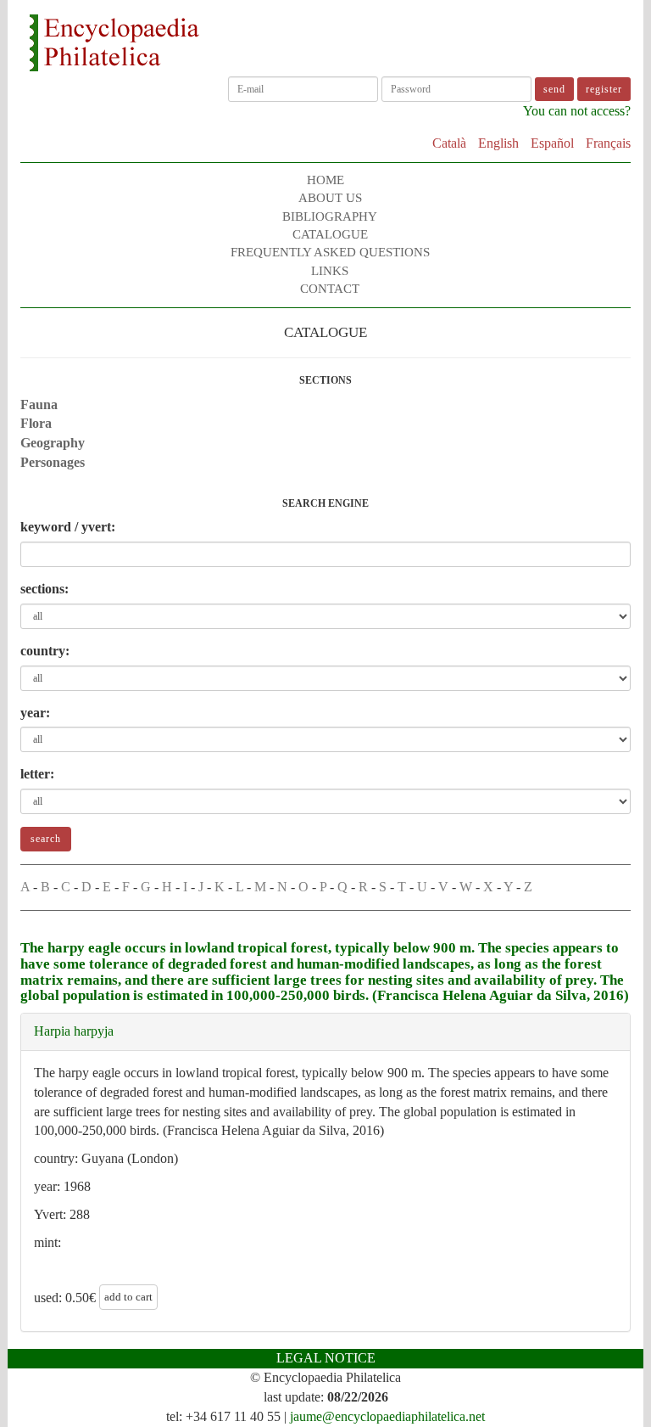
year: (35, 712)
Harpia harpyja (74, 1031)
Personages (52, 462)
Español (552, 143)
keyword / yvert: (67, 527)
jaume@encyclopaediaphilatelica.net (387, 1416)
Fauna (39, 404)
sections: (44, 588)
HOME (325, 180)
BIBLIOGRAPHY (329, 216)
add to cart (128, 1296)
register (604, 89)
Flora (36, 423)
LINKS (329, 271)
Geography (52, 442)
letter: (37, 774)
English (498, 143)
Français (608, 143)
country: (45, 650)
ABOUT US (330, 198)
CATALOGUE (330, 234)
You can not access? (577, 111)
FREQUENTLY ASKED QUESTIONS (330, 252)
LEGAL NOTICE (326, 1358)
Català (449, 143)
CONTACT (329, 288)
